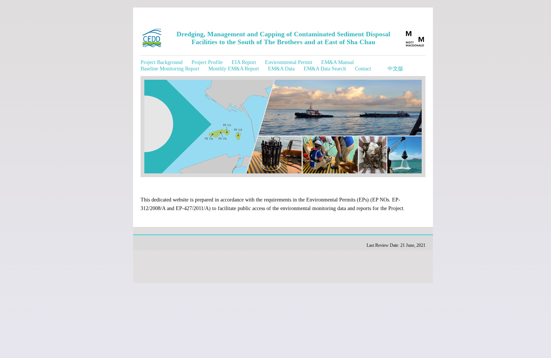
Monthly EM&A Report (233, 69)
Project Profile (207, 62)
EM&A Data (281, 69)
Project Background (162, 62)
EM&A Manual (337, 62)
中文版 (395, 69)
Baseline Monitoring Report (170, 69)
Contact (363, 69)
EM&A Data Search (325, 69)
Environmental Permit (288, 62)
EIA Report (244, 62)
